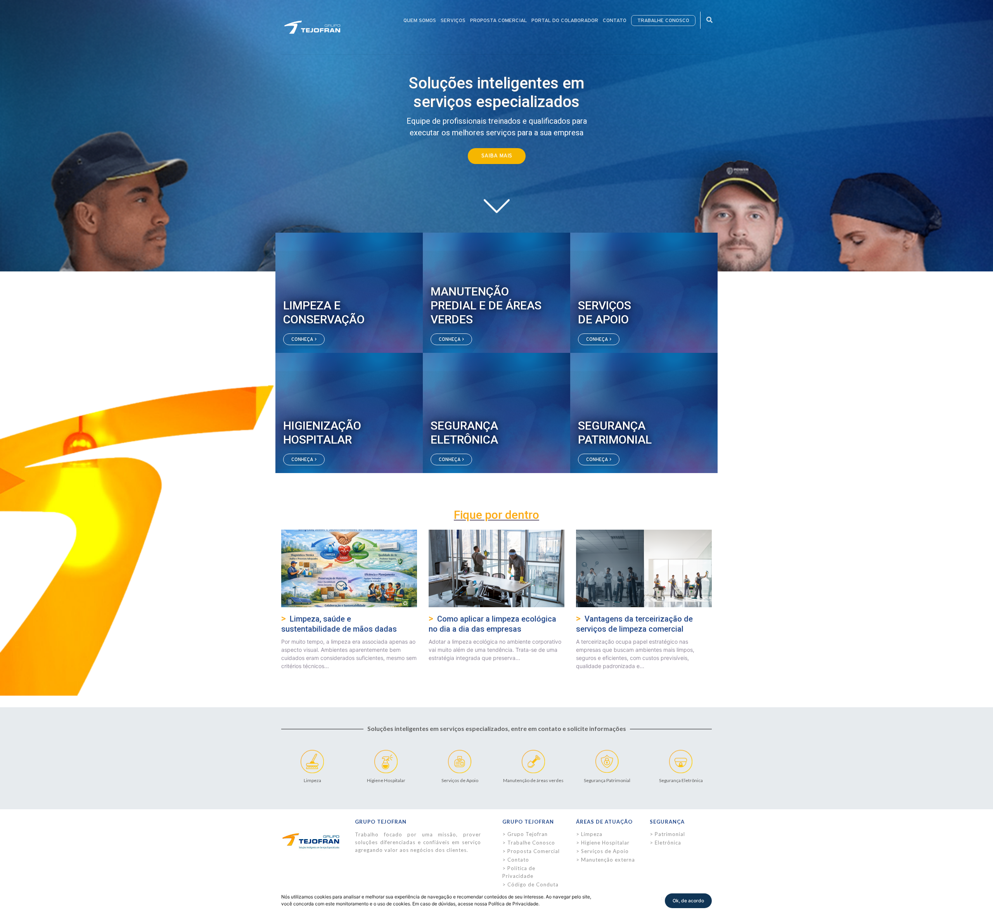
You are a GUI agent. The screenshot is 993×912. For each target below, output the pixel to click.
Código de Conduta (533, 884)
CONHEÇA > (304, 339)
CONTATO (614, 20)
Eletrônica (668, 842)
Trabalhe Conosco (531, 842)
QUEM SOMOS (419, 20)
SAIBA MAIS (496, 156)
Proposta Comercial (533, 851)
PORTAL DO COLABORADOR (564, 20)
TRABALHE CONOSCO (663, 20)
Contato (518, 860)
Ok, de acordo (688, 900)
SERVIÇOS (453, 20)
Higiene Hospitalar (605, 842)
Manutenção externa (608, 860)
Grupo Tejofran (527, 834)
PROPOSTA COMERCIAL (498, 20)
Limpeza (591, 834)
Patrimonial (670, 834)
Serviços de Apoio (605, 851)
